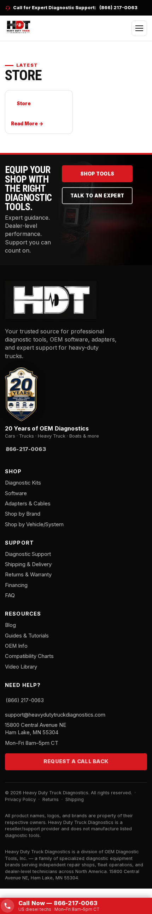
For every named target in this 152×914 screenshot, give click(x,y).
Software (16, 493)
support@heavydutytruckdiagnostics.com (55, 715)
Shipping (74, 799)
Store (23, 103)
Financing (16, 585)
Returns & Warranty (28, 574)
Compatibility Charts (29, 656)
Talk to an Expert (97, 195)
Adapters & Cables (28, 503)
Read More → (27, 123)
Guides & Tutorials (27, 636)
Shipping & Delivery (28, 564)
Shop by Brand (22, 514)
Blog (10, 625)
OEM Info (16, 646)
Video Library (21, 667)
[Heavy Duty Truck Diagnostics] (18, 27)
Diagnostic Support (28, 554)
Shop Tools (97, 174)
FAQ (10, 595)
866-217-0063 (26, 449)
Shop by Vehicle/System (34, 524)
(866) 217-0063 (118, 7)
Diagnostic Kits (23, 483)
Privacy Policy (20, 799)
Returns (50, 799)
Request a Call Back (76, 761)
